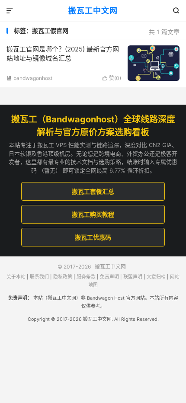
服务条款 (86, 277)
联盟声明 (132, 277)
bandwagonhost (29, 78)
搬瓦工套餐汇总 (93, 191)
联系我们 (39, 277)
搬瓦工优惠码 (93, 237)
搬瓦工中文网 (93, 10)
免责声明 (109, 277)
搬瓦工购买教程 (93, 214)
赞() (111, 78)
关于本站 (16, 277)
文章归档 (156, 277)
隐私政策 (62, 277)
